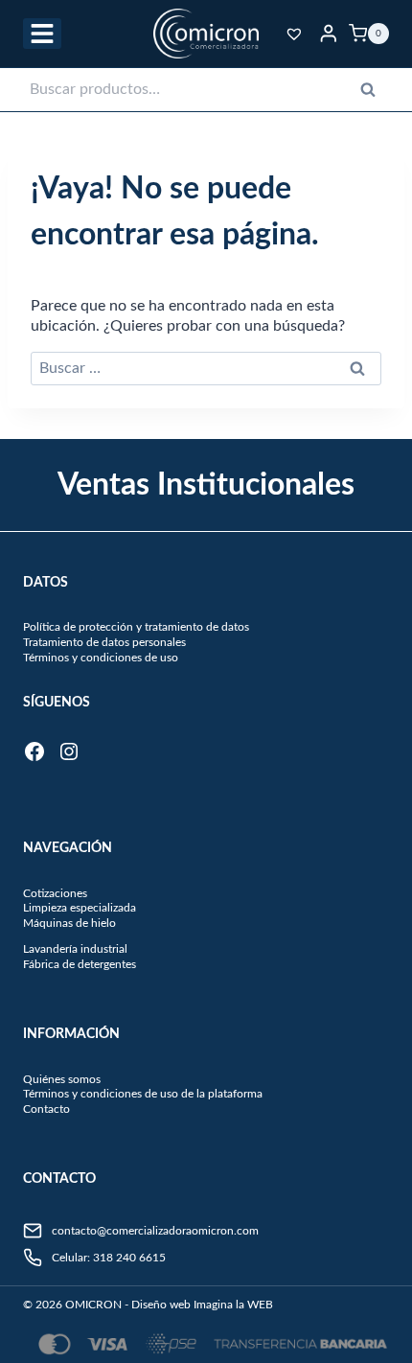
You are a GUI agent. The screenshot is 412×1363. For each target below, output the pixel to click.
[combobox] (206, 90)
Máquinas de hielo (69, 923)
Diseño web (161, 1304)
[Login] (328, 33)
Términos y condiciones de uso (100, 657)
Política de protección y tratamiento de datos (136, 627)
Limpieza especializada (79, 907)
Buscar (373, 94)
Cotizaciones (55, 893)
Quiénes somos (62, 1079)
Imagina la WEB (233, 1304)
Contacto (46, 1109)
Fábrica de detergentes (79, 964)
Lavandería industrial (75, 949)
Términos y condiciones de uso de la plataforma (143, 1093)
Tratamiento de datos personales (104, 642)
